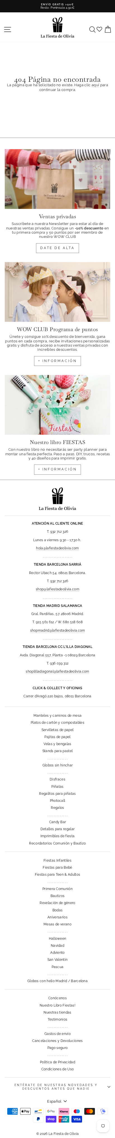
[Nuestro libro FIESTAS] (57, 405)
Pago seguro (57, 1048)
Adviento (57, 953)
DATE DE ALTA (57, 248)
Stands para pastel (57, 751)
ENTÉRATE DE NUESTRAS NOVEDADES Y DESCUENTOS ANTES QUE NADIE (56, 1086)
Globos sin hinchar (57, 765)
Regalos (57, 808)
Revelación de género (57, 903)
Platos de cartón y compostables (57, 723)
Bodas (57, 910)
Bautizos (58, 896)
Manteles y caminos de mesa (57, 716)
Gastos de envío (57, 1034)
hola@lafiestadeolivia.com (57, 548)
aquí (95, 85)
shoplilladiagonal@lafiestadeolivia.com (57, 671)
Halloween (57, 939)
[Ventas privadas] (57, 179)
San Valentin (57, 960)
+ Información (57, 469)
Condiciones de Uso (57, 1069)
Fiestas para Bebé (57, 868)
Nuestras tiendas (57, 1012)
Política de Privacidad (57, 1062)
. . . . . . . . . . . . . (57, 758)
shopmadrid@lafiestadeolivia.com (57, 630)
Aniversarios (57, 917)
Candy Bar (57, 822)
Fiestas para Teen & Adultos (57, 875)
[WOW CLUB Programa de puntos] (57, 292)
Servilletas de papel (57, 730)
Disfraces (57, 779)
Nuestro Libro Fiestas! (57, 1005)
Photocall (57, 801)
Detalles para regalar (57, 829)
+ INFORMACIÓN (57, 361)
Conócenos (57, 998)
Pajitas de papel (57, 737)
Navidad (57, 946)
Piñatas (57, 787)
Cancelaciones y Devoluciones (57, 1041)
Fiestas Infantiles (57, 860)
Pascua (58, 967)
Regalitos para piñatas (57, 794)
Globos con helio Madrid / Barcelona (57, 981)
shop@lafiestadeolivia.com (57, 589)
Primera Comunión (57, 889)
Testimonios (58, 1019)
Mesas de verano (57, 924)
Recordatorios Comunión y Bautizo (57, 843)
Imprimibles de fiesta (57, 836)
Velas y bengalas (57, 744)
